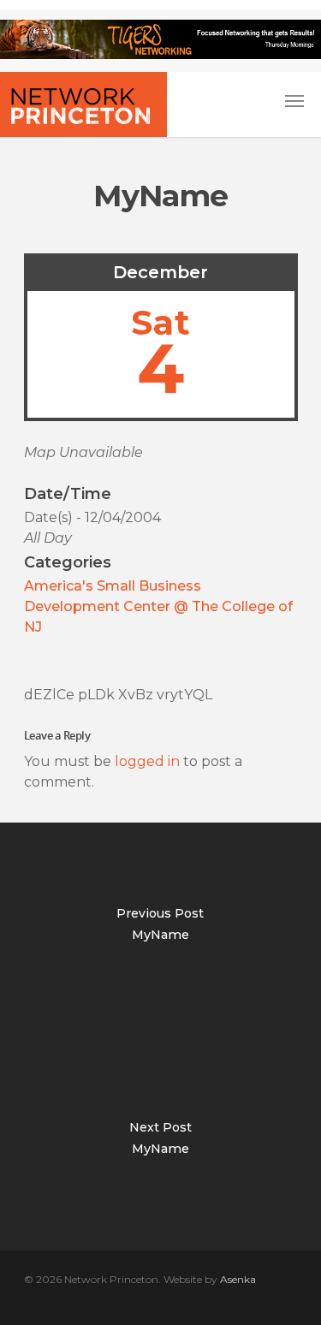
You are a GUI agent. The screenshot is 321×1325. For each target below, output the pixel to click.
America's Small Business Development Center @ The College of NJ (158, 606)
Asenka (238, 1279)
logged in (147, 761)
